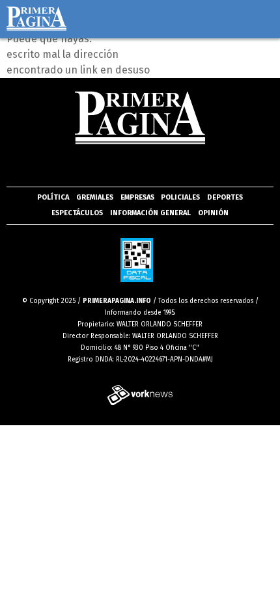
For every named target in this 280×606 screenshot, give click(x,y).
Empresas (137, 197)
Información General (150, 213)
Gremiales (94, 197)
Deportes (225, 197)
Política (53, 197)
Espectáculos (77, 213)
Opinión (213, 213)
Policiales (180, 197)
